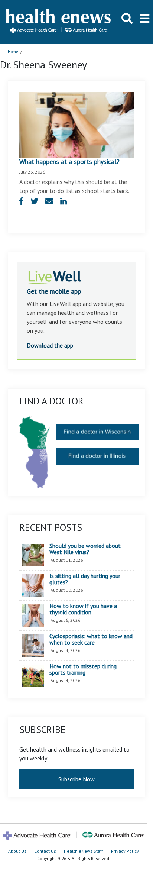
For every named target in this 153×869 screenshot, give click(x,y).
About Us (17, 851)
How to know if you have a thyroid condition (83, 609)
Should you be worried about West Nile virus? (85, 549)
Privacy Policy (125, 851)
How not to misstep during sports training (83, 669)
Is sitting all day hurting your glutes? (84, 579)
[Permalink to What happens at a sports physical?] (76, 124)
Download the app (50, 345)
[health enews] (59, 22)
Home (13, 51)
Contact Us (45, 851)
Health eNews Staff (83, 851)
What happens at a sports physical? (69, 161)
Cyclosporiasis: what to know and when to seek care (91, 639)
